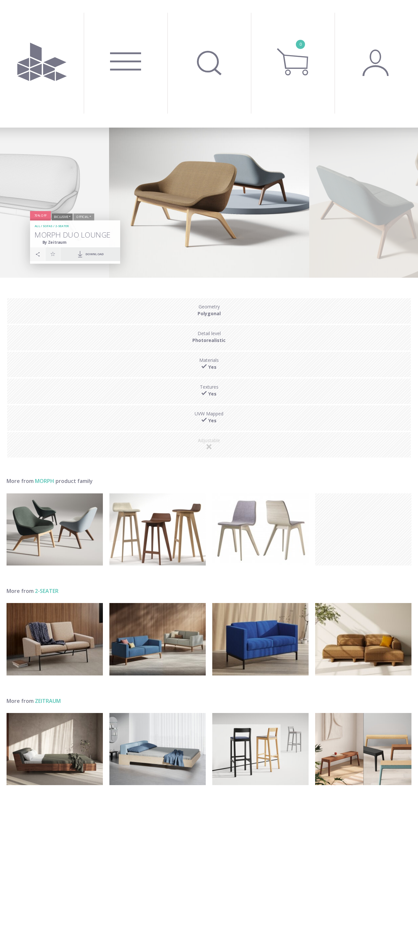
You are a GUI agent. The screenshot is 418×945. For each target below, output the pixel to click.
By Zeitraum (54, 242)
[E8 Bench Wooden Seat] (363, 749)
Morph (44, 481)
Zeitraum (48, 701)
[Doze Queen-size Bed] (157, 749)
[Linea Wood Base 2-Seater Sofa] (157, 639)
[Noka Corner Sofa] (363, 639)
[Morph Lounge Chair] (55, 529)
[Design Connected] (42, 64)
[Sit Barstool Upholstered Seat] (260, 749)
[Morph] (260, 529)
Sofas (47, 226)
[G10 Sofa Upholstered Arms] (55, 639)
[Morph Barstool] (157, 529)
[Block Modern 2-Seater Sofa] (260, 639)
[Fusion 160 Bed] (55, 749)
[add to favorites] (53, 254)
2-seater (62, 226)
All (37, 226)
